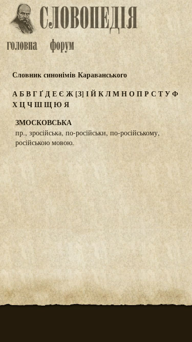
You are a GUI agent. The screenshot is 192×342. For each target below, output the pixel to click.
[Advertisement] (96, 205)
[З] (79, 93)
